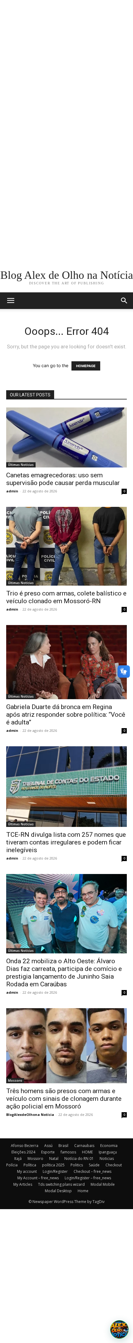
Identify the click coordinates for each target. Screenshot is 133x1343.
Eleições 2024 (23, 1152)
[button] (124, 300)
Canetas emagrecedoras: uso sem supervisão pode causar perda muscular (63, 479)
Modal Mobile (103, 1184)
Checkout (113, 1165)
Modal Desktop (58, 1190)
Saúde (94, 1165)
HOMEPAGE (86, 366)
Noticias (107, 1158)
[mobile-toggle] (10, 300)
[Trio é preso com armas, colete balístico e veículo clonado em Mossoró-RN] (66, 546)
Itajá (18, 1158)
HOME (87, 1152)
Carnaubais (84, 1145)
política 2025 (53, 1165)
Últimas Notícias (21, 465)
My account (27, 1171)
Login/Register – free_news (88, 1178)
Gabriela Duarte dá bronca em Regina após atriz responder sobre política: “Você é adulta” (65, 714)
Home (83, 1190)
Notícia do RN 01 (79, 1158)
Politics (77, 1165)
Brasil (63, 1145)
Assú (48, 1145)
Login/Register (55, 1171)
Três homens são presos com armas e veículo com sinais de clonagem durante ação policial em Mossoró (64, 1098)
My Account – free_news (38, 1178)
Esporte (48, 1152)
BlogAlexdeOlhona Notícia (30, 1114)
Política (30, 1165)
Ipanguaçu (108, 1152)
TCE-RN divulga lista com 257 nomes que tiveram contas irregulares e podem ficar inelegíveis (66, 842)
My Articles (22, 1184)
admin (12, 491)
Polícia (12, 1165)
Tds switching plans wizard (61, 1184)
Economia (109, 1145)
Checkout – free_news (92, 1171)
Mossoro (15, 1080)
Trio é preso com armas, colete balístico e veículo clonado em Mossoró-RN (66, 597)
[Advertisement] (66, 66)
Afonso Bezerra (24, 1145)
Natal (53, 1158)
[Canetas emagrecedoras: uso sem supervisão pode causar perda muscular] (66, 437)
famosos (68, 1152)
